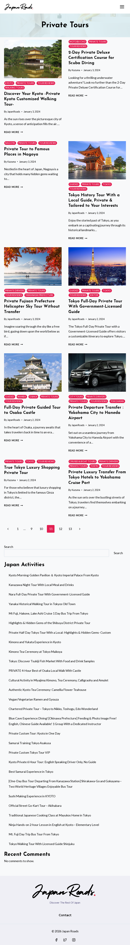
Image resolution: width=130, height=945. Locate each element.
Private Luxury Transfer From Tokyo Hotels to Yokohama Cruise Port (97, 477)
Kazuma (76, 70)
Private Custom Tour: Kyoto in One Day (34, 733)
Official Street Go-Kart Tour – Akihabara (35, 805)
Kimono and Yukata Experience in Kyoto (35, 642)
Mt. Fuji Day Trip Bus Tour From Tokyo (34, 834)
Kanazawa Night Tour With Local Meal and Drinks (41, 585)
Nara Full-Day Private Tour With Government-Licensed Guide (49, 594)
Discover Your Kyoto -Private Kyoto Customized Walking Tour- (32, 99)
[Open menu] (122, 6)
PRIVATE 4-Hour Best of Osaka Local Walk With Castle (45, 670)
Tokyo (107, 184)
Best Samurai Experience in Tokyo (31, 771)
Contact (65, 915)
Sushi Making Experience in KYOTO (32, 796)
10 (41, 529)
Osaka (33, 396)
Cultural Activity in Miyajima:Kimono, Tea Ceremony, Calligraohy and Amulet (58, 680)
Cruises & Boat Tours (83, 461)
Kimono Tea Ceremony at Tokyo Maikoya (35, 651)
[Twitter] (65, 940)
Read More (13, 132)
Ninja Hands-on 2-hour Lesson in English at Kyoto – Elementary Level (54, 825)
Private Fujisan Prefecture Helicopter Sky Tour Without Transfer (32, 306)
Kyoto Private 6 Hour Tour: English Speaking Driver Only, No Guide (52, 762)
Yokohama (117, 401)
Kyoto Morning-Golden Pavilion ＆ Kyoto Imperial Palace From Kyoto (54, 575)
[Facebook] (56, 940)
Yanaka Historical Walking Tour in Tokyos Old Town (42, 604)
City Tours (76, 396)
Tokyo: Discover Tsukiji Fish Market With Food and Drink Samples (52, 661)
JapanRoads (13, 111)
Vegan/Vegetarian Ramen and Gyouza (34, 699)
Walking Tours (14, 87)
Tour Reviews (46, 83)
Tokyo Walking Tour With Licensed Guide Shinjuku (41, 844)
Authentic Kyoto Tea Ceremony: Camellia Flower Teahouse (47, 690)
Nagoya (10, 143)
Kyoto (9, 83)
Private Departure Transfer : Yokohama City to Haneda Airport (95, 413)
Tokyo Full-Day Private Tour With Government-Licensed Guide (95, 306)
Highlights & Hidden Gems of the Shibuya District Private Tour (49, 623)
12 (60, 529)
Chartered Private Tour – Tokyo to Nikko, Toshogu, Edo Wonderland (53, 709)
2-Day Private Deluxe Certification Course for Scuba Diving (91, 58)
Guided (74, 184)
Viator (94, 295)
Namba (22, 396)
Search (8, 547)
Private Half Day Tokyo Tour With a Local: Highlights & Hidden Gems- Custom (60, 632)
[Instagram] (73, 940)
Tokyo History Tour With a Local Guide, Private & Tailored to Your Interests (94, 200)
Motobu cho (77, 41)
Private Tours (25, 83)
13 (70, 529)
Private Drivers (14, 290)
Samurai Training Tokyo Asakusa (30, 743)
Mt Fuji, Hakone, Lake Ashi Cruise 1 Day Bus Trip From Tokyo (48, 613)
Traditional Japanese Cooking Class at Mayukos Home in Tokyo (50, 815)
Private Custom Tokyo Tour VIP (29, 752)
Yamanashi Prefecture (39, 295)
